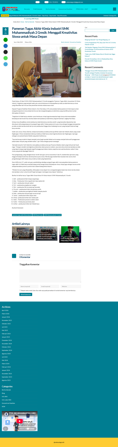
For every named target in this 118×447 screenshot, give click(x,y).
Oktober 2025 (6, 323)
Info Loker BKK (6, 400)
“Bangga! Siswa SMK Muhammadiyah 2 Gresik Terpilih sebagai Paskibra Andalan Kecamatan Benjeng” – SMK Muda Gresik (99, 73)
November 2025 (7, 320)
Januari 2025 (6, 337)
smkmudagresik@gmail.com (74, 2)
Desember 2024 (7, 340)
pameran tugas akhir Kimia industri (22, 215)
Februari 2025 (6, 333)
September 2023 (7, 377)
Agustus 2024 (6, 353)
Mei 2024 (5, 360)
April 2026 (5, 310)
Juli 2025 (4, 327)
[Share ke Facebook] (5, 46)
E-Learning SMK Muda (31, 19)
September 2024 (7, 350)
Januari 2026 (6, 317)
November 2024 (7, 343)
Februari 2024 (6, 367)
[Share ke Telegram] (5, 64)
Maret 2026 (5, 313)
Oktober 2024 (6, 347)
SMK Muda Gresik (38, 215)
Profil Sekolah (37, 9)
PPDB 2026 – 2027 (82, 9)
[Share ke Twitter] (5, 52)
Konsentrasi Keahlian (65, 9)
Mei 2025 (5, 330)
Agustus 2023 (6, 380)
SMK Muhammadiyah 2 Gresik (53, 215)
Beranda (27, 9)
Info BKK (94, 9)
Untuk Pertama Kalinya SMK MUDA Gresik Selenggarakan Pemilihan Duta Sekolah (46, 236)
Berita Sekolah (50, 9)
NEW (3, 406)
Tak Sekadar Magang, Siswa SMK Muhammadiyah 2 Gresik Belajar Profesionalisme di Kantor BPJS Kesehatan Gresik (100, 49)
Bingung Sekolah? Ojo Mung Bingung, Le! (97, 40)
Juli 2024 (4, 357)
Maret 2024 (5, 363)
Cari (86, 27)
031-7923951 (53, 2)
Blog (3, 393)
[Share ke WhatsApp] (5, 58)
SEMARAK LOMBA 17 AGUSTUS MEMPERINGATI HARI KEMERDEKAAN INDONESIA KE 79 (100, 77)
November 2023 (7, 373)
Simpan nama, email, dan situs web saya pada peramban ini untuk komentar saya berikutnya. (48, 290)
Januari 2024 (6, 370)
